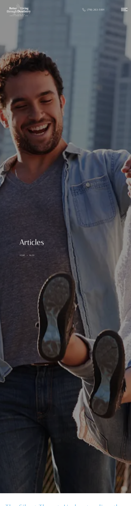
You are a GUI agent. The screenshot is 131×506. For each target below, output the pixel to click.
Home (22, 255)
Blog (31, 255)
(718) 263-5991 (95, 9)
